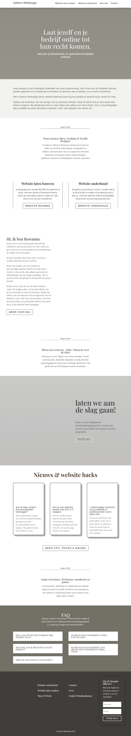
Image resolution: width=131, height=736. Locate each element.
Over (71, 690)
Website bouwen (37, 206)
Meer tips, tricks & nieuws (65, 548)
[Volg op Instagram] (61, 729)
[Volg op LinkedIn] (69, 729)
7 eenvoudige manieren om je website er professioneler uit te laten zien (102, 511)
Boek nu (84, 439)
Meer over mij (19, 312)
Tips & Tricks (45, 695)
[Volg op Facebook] (65, 729)
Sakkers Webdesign (25, 2)
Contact (114, 3)
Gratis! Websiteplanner (80, 695)
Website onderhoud (87, 3)
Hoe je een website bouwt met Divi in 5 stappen (63, 509)
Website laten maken (65, 3)
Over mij (104, 3)
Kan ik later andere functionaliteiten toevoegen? (26, 509)
